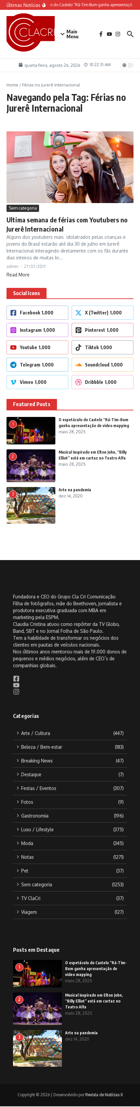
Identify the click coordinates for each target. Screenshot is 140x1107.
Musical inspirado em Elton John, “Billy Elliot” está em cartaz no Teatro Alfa (94, 1001)
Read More (18, 274)
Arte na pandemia (75, 489)
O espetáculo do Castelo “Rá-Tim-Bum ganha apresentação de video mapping (96, 968)
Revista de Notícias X (104, 1094)
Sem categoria (23, 208)
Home (12, 84)
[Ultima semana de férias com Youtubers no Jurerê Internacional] (70, 167)
